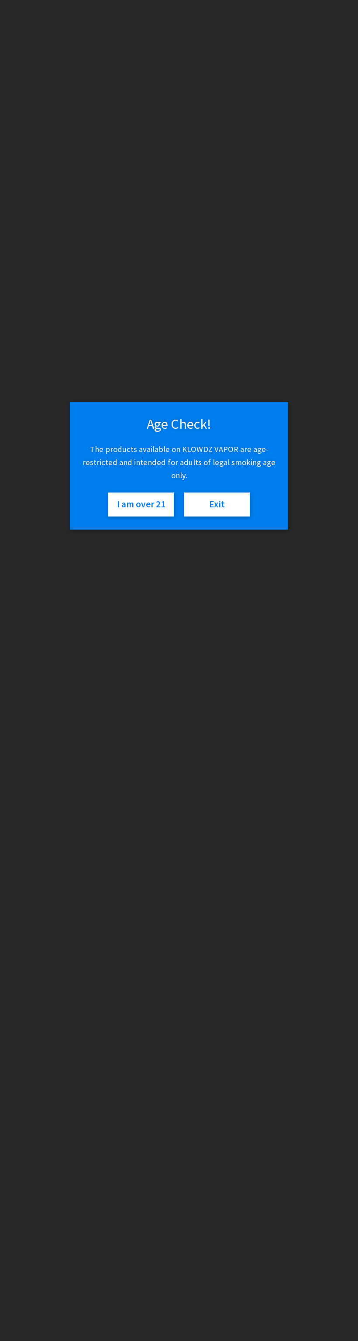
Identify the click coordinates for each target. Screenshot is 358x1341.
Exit (217, 504)
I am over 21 (141, 504)
